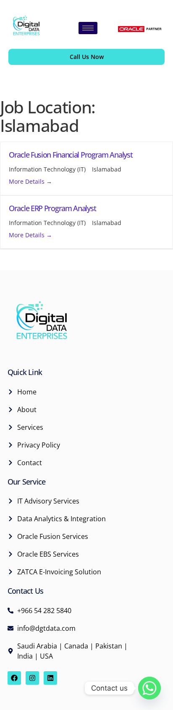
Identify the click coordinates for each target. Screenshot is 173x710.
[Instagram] (32, 678)
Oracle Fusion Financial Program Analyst (70, 155)
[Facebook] (14, 678)
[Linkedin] (50, 678)
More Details (27, 181)
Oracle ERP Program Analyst (52, 208)
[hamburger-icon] (88, 28)
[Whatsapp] (149, 688)
